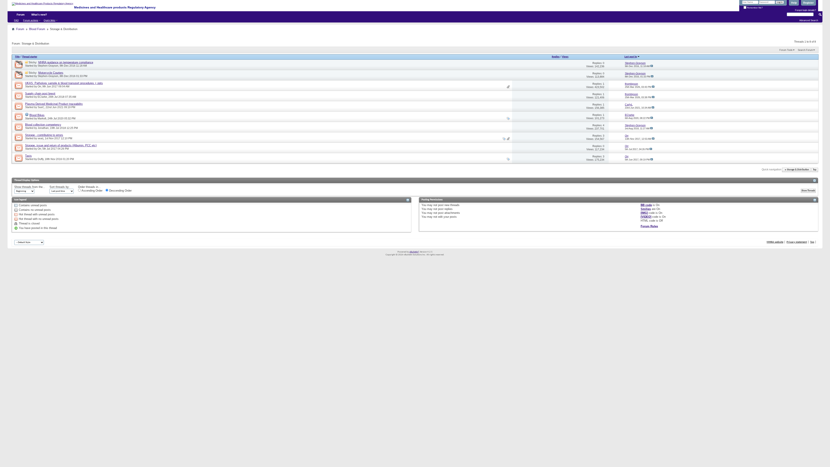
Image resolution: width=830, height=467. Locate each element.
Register (808, 2)
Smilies (646, 209)
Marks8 (42, 118)
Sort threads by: (59, 187)
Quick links (49, 20)
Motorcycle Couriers (50, 72)
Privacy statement (797, 242)
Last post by (630, 57)
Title (17, 57)
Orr (39, 86)
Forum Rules (649, 226)
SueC (41, 107)
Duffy (40, 159)
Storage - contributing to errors (44, 135)
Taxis (28, 155)
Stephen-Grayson (48, 65)
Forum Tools (786, 50)
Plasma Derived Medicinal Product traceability (54, 104)
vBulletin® (414, 252)
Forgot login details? (805, 10)
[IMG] (644, 212)
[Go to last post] (651, 66)
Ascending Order (91, 190)
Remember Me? (754, 7)
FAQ (16, 20)
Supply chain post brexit (40, 93)
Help (794, 2)
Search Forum (805, 50)
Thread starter (29, 57)
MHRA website (775, 242)
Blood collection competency (43, 124)
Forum (21, 14)
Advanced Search (808, 20)
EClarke (42, 96)
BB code (646, 205)
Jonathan (43, 128)
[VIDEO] (646, 216)
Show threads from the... (29, 187)
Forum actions (30, 20)
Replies (556, 57)
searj (40, 138)
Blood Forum (37, 29)
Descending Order (120, 190)
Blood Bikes (37, 115)
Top (814, 170)
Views (565, 57)
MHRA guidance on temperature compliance (65, 62)
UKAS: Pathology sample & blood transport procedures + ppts (64, 83)
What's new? (39, 14)
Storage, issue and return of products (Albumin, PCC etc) (61, 145)
